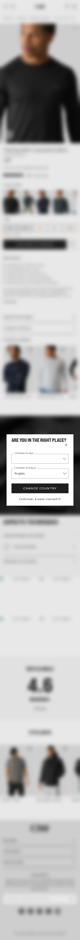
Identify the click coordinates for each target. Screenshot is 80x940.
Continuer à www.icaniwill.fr (40, 499)
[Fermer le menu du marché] (66, 444)
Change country (40, 488)
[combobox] (40, 459)
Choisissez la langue (25, 468)
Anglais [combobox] (19, 473)
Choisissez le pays (23, 453)
